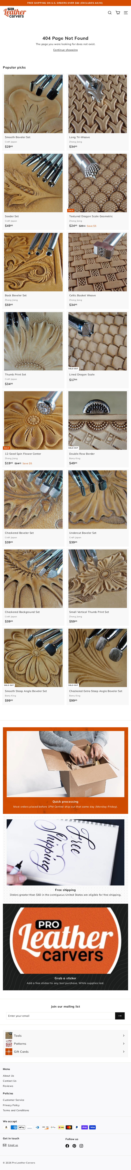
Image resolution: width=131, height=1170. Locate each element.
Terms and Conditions (16, 1110)
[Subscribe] (120, 1015)
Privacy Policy (11, 1105)
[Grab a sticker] (65, 940)
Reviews (8, 1085)
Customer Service (13, 1099)
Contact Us (10, 1080)
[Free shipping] (65, 852)
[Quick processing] (65, 764)
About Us (8, 1075)
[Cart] (118, 13)
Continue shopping (65, 49)
